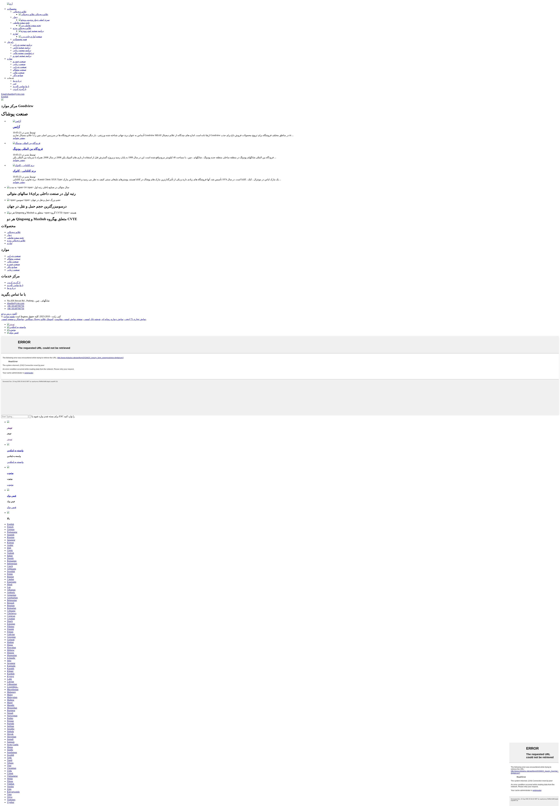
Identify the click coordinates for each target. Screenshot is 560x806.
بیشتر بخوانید (19, 138)
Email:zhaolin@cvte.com (12, 94)
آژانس (16, 126)
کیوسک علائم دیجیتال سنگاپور (39, 319)
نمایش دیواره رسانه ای (112, 319)
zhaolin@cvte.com (15, 303)
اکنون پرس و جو (9, 313)
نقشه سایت (9, 316)
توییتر (9, 439)
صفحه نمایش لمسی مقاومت (69, 319)
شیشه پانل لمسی (92, 319)
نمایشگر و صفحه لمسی (12, 319)
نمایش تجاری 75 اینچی (135, 319)
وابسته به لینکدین (15, 462)
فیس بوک (11, 507)
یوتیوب (10, 485)
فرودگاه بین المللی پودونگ (28, 148)
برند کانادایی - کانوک (24, 170)
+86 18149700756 (15, 306)
